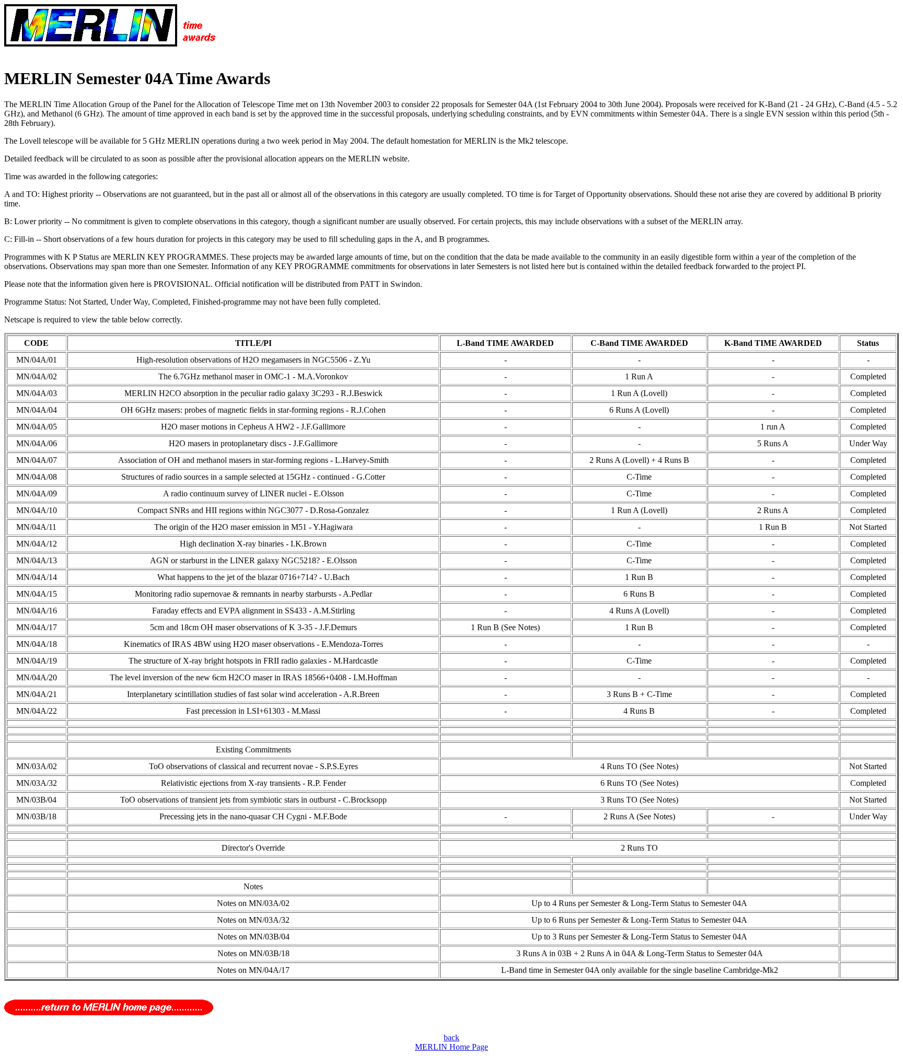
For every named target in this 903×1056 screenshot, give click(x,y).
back (451, 1037)
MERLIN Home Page (451, 1046)
